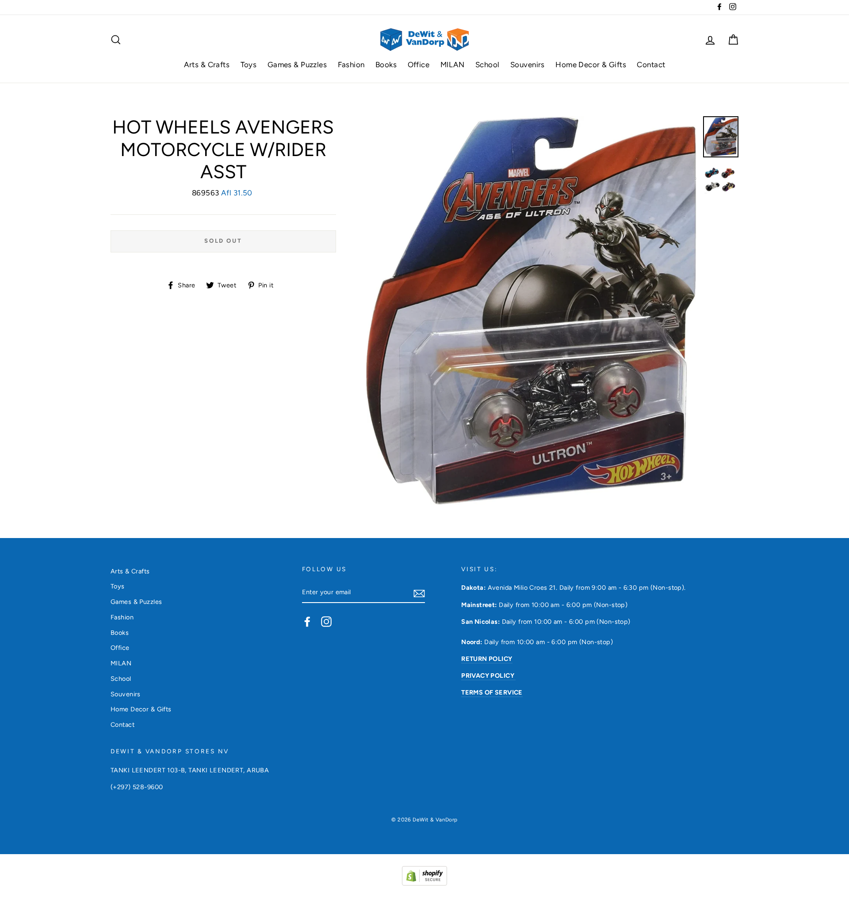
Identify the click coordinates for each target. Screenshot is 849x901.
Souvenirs (527, 64)
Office (419, 64)
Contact (651, 64)
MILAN (452, 64)
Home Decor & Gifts (590, 64)
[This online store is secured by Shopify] (424, 882)
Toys (249, 64)
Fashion (351, 64)
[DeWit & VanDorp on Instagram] (326, 621)
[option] (531, 310)
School (487, 64)
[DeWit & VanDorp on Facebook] (307, 621)
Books (386, 64)
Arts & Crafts (207, 64)
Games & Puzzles (297, 64)
